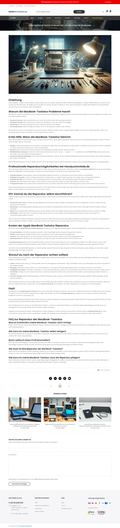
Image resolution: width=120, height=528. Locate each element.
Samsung (77, 18)
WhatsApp (20, 6)
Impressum (38, 508)
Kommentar (13, 455)
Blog (62, 502)
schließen (12, 2)
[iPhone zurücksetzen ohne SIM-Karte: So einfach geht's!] (68, 386)
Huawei (48, 18)
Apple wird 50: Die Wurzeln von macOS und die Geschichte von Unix (60, 425)
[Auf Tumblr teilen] (64, 378)
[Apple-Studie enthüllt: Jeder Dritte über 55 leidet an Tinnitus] (51, 386)
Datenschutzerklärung (42, 505)
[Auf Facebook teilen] (50, 378)
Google (40, 18)
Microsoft (58, 18)
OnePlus (67, 18)
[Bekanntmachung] (60, 2)
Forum (63, 505)
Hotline (12, 6)
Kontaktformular (30, 6)
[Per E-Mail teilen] (69, 378)
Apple (32, 18)
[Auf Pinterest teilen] (60, 378)
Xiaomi (86, 18)
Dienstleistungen (97, 18)
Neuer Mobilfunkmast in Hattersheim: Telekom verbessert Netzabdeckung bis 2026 (25, 425)
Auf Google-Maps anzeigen (19, 513)
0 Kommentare (105, 370)
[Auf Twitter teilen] (55, 378)
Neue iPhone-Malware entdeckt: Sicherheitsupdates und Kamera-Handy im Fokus (95, 425)
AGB (36, 502)
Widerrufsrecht (39, 511)
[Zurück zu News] (60, 386)
